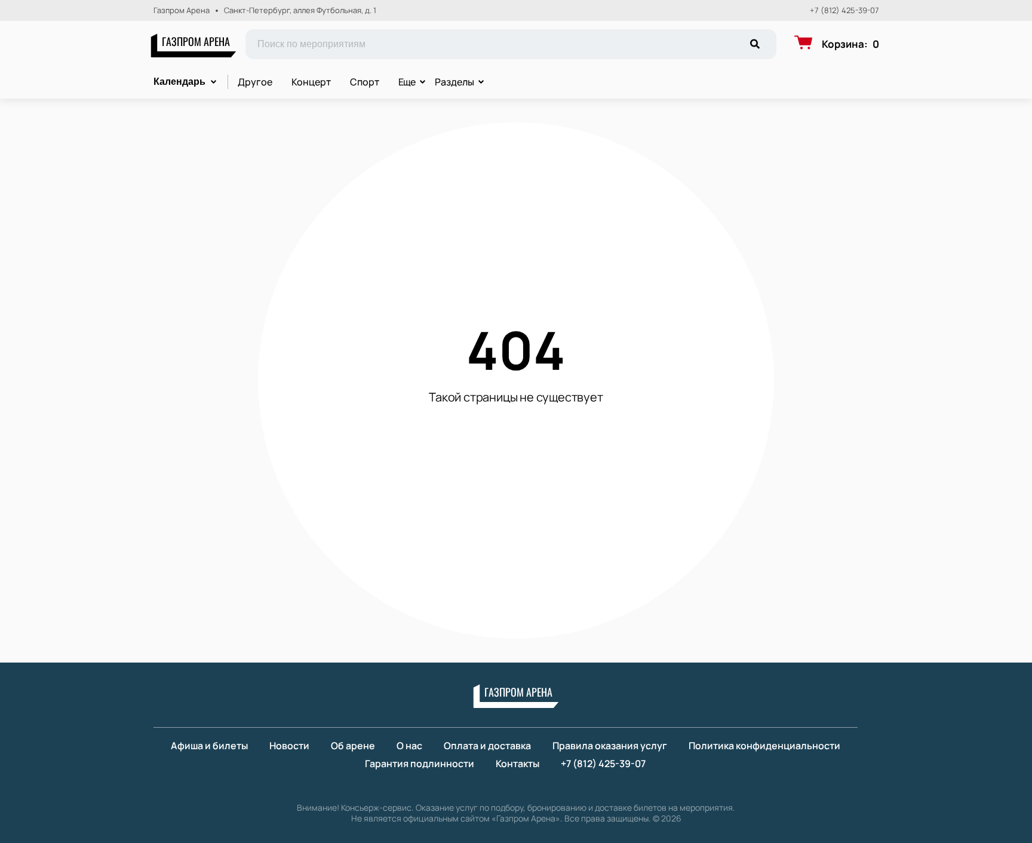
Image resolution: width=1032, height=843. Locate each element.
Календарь (179, 81)
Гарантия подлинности (419, 763)
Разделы (454, 81)
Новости (289, 745)
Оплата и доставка (487, 745)
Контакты (517, 763)
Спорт (364, 81)
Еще (407, 81)
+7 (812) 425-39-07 (844, 10)
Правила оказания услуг (609, 745)
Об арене (353, 745)
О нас (409, 745)
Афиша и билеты (209, 745)
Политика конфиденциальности (764, 745)
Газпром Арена (196, 41)
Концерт (311, 81)
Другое (255, 81)
